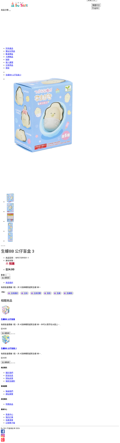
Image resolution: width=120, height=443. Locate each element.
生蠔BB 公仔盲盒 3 (13, 75)
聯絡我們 (9, 391)
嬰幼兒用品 (10, 51)
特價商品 (9, 404)
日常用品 (9, 65)
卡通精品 (9, 57)
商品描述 (9, 283)
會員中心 (9, 414)
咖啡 (7, 60)
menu (5, 4)
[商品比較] (4, 245)
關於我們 (9, 373)
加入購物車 (5, 278)
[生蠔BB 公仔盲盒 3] (43, 152)
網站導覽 (9, 394)
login (103, 4)
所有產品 (9, 48)
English (95, 8)
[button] (14, 293)
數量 (3, 275)
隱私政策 (9, 378)
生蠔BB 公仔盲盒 (8, 319)
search (109, 4)
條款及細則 (10, 381)
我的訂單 (9, 417)
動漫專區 (9, 54)
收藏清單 (9, 420)
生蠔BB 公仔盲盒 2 (9, 348)
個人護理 (9, 62)
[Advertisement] (60, 28)
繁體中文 (96, 5)
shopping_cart (114, 4)
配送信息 (9, 375)
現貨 (7, 68)
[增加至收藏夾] (2, 245)
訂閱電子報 (10, 423)
